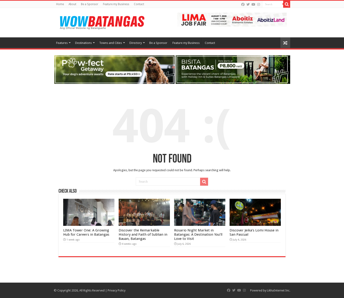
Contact (139, 4)
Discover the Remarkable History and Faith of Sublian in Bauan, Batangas (143, 234)
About (72, 4)
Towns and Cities (110, 43)
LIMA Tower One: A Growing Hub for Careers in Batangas (86, 232)
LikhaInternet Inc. (278, 290)
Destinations (83, 43)
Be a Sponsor (89, 4)
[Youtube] (253, 4)
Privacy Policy (116, 290)
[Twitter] (248, 4)
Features (62, 43)
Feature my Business (116, 4)
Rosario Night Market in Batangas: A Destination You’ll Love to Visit (198, 234)
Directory (135, 43)
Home (60, 4)
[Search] (286, 4)
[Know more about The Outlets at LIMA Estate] (232, 19)
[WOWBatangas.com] (101, 21)
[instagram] (258, 4)
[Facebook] (243, 4)
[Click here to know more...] (172, 69)
